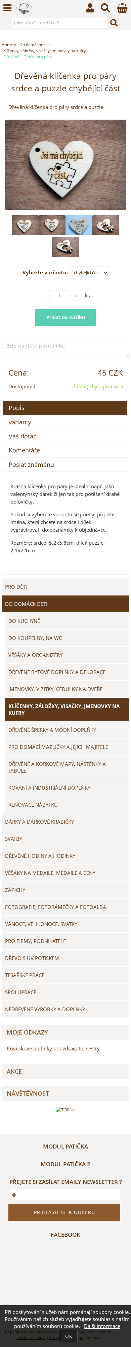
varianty (20, 422)
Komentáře (24, 450)
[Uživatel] (90, 9)
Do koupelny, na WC (35, 638)
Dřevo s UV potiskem (32, 958)
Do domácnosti (26, 603)
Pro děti (16, 586)
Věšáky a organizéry (35, 655)
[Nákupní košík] (122, 10)
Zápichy (15, 890)
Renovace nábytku (33, 804)
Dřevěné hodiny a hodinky (40, 855)
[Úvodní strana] (24, 8)
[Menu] (7, 8)
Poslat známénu (31, 464)
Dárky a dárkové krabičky (39, 821)
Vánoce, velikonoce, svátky (41, 924)
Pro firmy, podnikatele (35, 941)
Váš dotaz (22, 436)
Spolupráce (20, 992)
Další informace (102, 1326)
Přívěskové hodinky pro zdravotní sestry (53, 1048)
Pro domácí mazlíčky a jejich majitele (58, 747)
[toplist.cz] (65, 1109)
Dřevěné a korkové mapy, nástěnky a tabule (57, 767)
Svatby (13, 838)
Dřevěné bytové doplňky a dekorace (56, 672)
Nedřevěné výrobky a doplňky (45, 1009)
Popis (17, 408)
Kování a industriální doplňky (49, 787)
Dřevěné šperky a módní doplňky (52, 729)
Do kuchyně (24, 621)
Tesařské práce (24, 975)
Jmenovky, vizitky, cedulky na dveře (55, 689)
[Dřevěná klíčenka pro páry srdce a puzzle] (65, 165)
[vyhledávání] (105, 9)
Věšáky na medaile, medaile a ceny (50, 872)
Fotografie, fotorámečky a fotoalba (55, 907)
